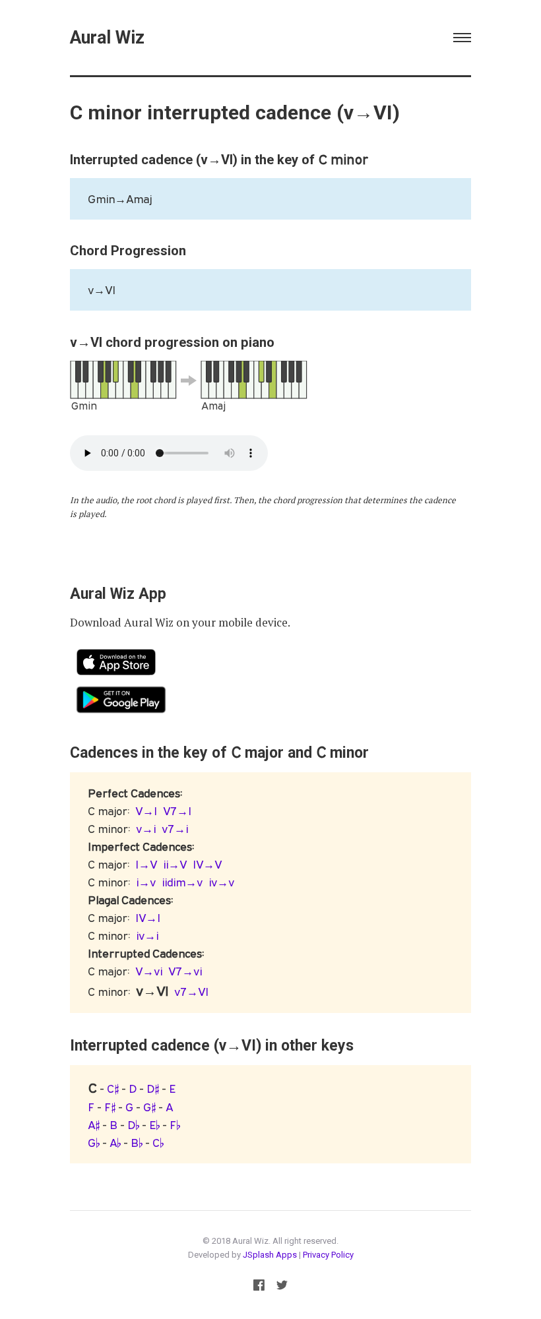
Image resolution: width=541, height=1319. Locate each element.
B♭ (137, 1143)
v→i (146, 829)
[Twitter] (282, 1287)
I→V (146, 864)
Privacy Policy (328, 1255)
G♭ (94, 1143)
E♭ (154, 1125)
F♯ (109, 1107)
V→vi (148, 971)
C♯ (113, 1088)
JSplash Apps (270, 1255)
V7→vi (185, 971)
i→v (146, 882)
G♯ (149, 1107)
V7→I (177, 811)
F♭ (175, 1125)
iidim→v (182, 882)
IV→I (147, 918)
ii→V (175, 864)
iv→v (221, 882)
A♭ (115, 1143)
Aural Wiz (107, 37)
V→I (146, 811)
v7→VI (191, 991)
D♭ (133, 1125)
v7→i (175, 829)
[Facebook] (258, 1287)
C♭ (158, 1143)
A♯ (94, 1125)
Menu (462, 37)
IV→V (207, 864)
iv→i (147, 935)
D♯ (152, 1088)
